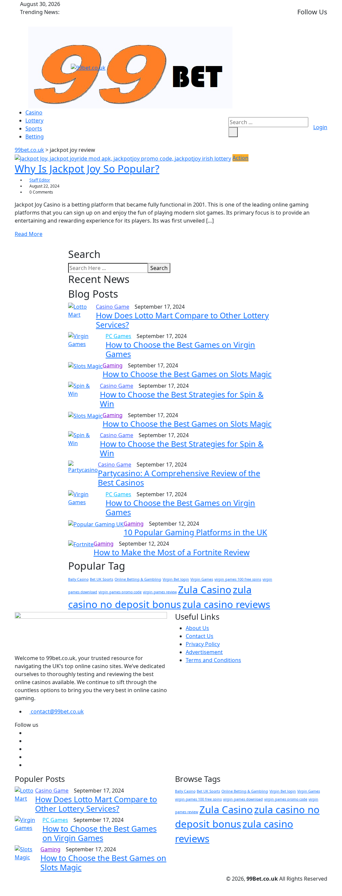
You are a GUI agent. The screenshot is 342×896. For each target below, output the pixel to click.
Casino (33, 112)
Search (159, 268)
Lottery (34, 120)
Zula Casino (204, 589)
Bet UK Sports (101, 579)
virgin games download (243, 799)
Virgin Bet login (176, 579)
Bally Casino (78, 579)
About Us (197, 628)
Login (320, 127)
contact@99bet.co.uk (56, 711)
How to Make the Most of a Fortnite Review (171, 552)
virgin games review (160, 592)
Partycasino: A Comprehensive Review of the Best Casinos (179, 478)
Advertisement (204, 652)
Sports (33, 128)
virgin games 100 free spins (237, 579)
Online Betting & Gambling (138, 579)
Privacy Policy (203, 644)
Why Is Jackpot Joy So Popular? (87, 169)
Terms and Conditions (213, 660)
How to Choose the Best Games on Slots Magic (187, 374)
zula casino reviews (226, 604)
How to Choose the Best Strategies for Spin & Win (182, 399)
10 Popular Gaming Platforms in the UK (195, 532)
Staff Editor (39, 180)
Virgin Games (201, 579)
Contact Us (199, 636)
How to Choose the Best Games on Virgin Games (180, 349)
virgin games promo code (120, 592)
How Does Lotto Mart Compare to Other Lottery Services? (182, 320)
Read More (28, 234)
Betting (34, 136)
